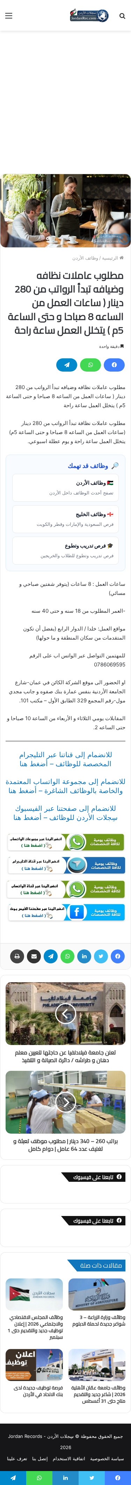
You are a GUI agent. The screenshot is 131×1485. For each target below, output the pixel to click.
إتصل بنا (40, 1458)
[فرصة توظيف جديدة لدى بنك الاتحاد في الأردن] (34, 1365)
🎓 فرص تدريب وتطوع (77, 550)
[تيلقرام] (66, 365)
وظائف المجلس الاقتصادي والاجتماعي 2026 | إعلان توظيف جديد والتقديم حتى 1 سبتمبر (35, 1327)
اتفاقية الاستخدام (69, 1458)
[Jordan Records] (89, 15)
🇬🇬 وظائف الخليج (75, 519)
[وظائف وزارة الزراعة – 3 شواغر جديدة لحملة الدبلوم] (97, 1294)
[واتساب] (90, 365)
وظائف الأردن (85, 258)
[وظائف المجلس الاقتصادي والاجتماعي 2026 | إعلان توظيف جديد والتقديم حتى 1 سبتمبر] (34, 1294)
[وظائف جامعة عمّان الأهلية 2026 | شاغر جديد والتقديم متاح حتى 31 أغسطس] (97, 1365)
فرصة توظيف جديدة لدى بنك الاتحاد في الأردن (38, 1391)
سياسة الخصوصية (107, 1458)
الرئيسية (110, 258)
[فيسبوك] (114, 365)
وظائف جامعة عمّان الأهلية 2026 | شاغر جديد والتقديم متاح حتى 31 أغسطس (98, 1394)
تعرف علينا (17, 1458)
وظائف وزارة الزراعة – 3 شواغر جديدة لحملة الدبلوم (98, 1320)
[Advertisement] (65, 99)
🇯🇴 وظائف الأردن (81, 487)
